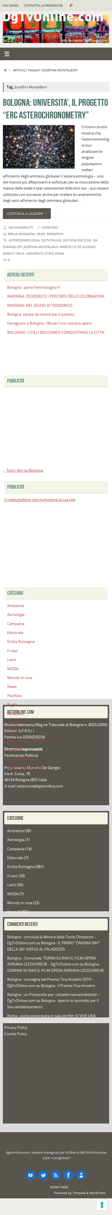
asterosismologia (24, 240)
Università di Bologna (45, 253)
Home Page (59, 1187)
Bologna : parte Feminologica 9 (33, 287)
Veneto (13, 749)
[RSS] (56, 1175)
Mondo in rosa (19, 677)
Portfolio (14, 695)
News (40, 234)
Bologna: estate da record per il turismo (40, 314)
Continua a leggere (25, 213)
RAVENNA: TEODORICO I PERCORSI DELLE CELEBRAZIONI (56, 296)
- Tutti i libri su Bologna (23, 470)
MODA (12, 668)
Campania (15, 623)
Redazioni (55, 234)
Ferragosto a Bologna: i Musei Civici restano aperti (49, 323)
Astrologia (15, 614)
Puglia (12, 704)
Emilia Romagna (21, 234)
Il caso (12, 650)
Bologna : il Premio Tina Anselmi (68, 985)
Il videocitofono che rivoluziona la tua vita (39, 499)
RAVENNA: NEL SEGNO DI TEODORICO (39, 305)
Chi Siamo (11, 5)
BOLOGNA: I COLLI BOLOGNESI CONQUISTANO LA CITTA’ (56, 332)
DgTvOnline (51, 240)
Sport (12, 731)
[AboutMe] (81, 1175)
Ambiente (15, 605)
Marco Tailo (13, 253)
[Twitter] (43, 1175)
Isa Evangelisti (21, 227)
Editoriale (15, 632)
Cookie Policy (15, 1033)
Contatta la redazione (43, 5)
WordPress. (98, 1193)
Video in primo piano (25, 767)
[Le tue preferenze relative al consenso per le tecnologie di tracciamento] (101, 1205)
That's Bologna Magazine (28, 740)
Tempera (79, 1193)
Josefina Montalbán (41, 247)
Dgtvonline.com (77, 240)
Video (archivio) (20, 758)
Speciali (13, 722)
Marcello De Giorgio (78, 247)
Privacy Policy (16, 1027)
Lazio (11, 659)
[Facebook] (69, 1175)
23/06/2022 (50, 227)
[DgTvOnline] (31, 1175)
